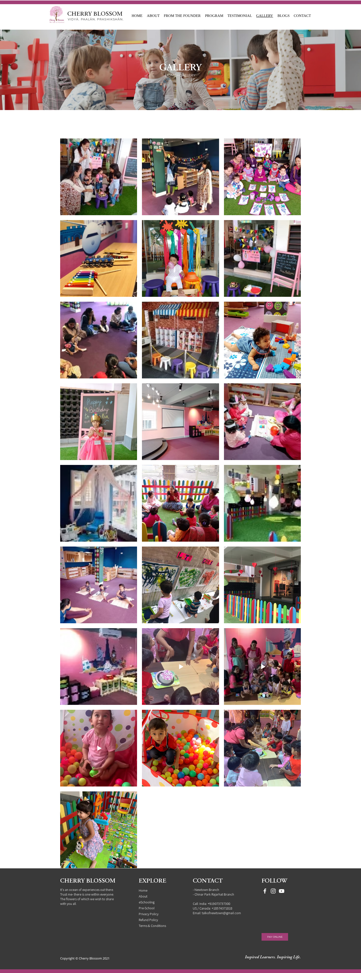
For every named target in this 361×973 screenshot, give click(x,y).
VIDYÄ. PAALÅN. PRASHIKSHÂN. (96, 19)
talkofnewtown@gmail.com (221, 913)
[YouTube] (281, 891)
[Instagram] (273, 891)
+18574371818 (222, 908)
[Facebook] (265, 891)
